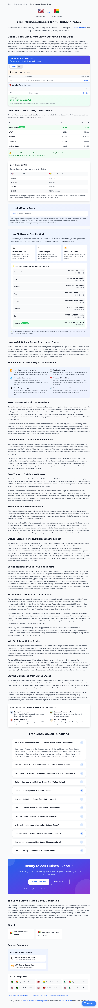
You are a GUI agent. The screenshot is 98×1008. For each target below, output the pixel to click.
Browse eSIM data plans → (40, 995)
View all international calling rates (35, 1001)
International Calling (20, 4)
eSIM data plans (66, 1001)
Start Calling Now (38, 882)
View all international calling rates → (19, 995)
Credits (13, 66)
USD (19, 66)
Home (9, 4)
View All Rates (60, 882)
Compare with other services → (60, 995)
